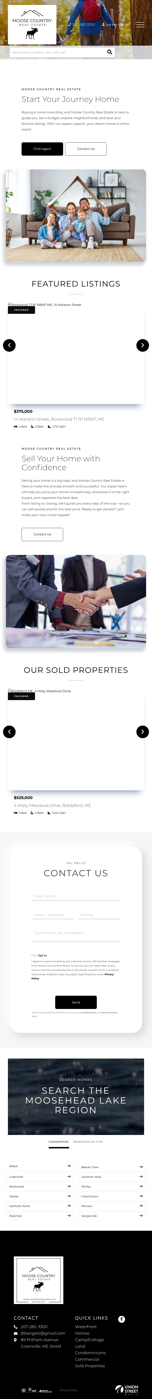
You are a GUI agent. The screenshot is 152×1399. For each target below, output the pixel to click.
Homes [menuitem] (82, 1333)
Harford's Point (19, 1206)
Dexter (14, 1196)
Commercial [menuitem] (87, 1359)
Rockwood (16, 1186)
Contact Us (86, 149)
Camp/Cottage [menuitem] (89, 1340)
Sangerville (89, 1216)
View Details (76, 345)
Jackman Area (91, 1177)
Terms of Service (110, 1012)
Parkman (15, 1216)
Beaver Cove (89, 1167)
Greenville (16, 1177)
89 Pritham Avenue (41, 1343)
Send (76, 1002)
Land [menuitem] (80, 1346)
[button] (109, 52)
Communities (59, 1141)
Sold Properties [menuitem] (90, 1366)
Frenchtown (89, 1196)
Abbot (13, 1166)
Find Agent (42, 149)
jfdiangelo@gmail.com (43, 1333)
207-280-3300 (83, 25)
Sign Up (123, 24)
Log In (110, 24)
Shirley (86, 1186)
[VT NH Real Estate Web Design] (126, 1390)
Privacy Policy (90, 1012)
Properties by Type (88, 1141)
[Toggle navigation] (140, 24)
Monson (87, 1206)
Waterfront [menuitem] (86, 1327)
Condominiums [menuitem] (90, 1353)
